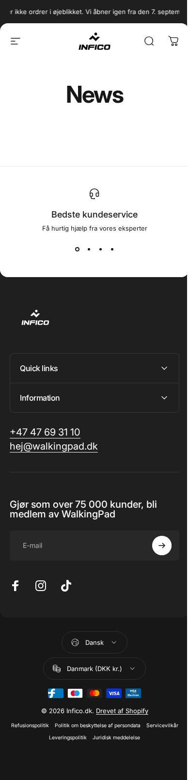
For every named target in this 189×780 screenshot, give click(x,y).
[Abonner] (154, 545)
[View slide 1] (77, 249)
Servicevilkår (43, 737)
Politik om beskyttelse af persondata (113, 725)
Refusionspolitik (45, 725)
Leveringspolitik (83, 737)
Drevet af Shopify (118, 711)
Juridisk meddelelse (132, 737)
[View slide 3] (100, 249)
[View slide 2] (88, 249)
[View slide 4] (112, 249)
